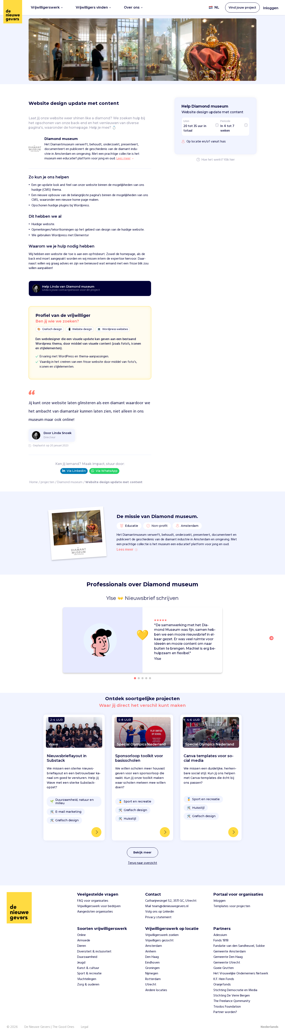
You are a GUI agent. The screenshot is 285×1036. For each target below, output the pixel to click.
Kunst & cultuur (88, 968)
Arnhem (150, 951)
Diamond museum (69, 482)
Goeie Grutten (223, 968)
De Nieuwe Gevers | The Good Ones (49, 1027)
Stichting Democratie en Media (235, 990)
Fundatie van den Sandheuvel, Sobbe (239, 946)
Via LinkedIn (76, 471)
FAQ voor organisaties (92, 901)
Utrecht (150, 984)
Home (33, 482)
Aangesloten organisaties (95, 911)
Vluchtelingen (86, 979)
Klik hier (229, 160)
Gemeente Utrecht (226, 962)
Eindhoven (152, 962)
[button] (272, 640)
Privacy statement (158, 917)
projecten (47, 482)
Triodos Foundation (227, 1006)
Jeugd (81, 962)
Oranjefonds (222, 984)
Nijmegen (151, 973)
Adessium (220, 935)
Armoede (83, 940)
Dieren (81, 946)
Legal (84, 1027)
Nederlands (269, 1027)
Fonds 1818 (220, 940)
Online (81, 935)
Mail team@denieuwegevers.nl (166, 906)
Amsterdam (153, 946)
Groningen (152, 968)
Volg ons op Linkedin (159, 911)
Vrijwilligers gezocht (159, 940)
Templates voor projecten (231, 906)
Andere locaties (156, 990)
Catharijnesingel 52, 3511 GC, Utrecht (171, 901)
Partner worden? (225, 1012)
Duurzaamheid (87, 957)
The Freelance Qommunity (231, 1001)
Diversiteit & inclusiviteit (94, 951)
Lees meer (125, 549)
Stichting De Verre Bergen (231, 995)
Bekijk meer (142, 852)
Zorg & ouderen (88, 984)
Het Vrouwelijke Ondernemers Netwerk (240, 973)
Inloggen (270, 8)
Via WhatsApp (106, 471)
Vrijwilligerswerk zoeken (162, 935)
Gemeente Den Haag (228, 957)
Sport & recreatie (89, 973)
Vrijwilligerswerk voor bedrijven (99, 906)
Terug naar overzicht (142, 863)
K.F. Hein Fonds (223, 979)
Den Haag (152, 957)
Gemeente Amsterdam (229, 951)
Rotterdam (153, 979)
